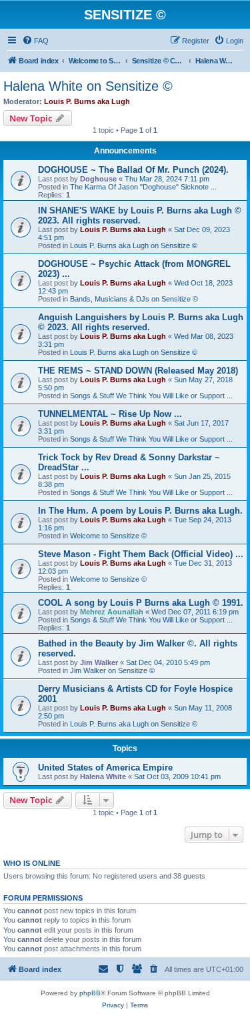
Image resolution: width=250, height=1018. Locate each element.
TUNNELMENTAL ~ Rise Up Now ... (110, 414)
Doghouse (98, 179)
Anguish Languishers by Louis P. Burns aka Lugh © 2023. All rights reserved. (140, 322)
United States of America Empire (105, 767)
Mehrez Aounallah (111, 612)
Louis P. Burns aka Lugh (87, 101)
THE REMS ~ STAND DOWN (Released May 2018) (138, 371)
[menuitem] (35, 41)
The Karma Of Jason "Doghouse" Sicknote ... (143, 187)
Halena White (103, 777)
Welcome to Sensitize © (108, 536)
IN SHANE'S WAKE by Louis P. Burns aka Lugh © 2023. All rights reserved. (139, 215)
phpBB (90, 993)
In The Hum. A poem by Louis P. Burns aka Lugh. (140, 511)
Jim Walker (99, 662)
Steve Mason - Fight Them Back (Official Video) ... (140, 554)
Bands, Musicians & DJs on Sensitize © (134, 299)
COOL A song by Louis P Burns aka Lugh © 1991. (140, 603)
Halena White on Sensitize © (88, 86)
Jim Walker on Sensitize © (112, 670)
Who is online (31, 863)
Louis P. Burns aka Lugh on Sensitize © (133, 245)
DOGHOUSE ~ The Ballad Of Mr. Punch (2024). (133, 170)
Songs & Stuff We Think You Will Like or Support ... (151, 396)
